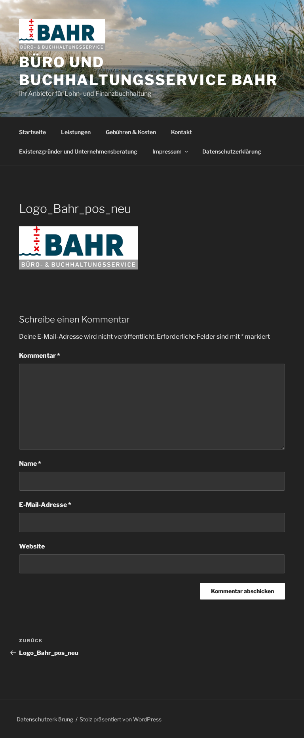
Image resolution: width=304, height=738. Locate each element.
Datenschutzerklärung (231, 151)
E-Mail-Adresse (45, 504)
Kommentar (39, 355)
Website (32, 546)
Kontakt (181, 132)
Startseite (32, 132)
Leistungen (76, 132)
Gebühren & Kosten (131, 132)
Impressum (167, 151)
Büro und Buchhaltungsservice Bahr (148, 71)
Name (30, 463)
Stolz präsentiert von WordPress (121, 719)
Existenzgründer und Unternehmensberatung (78, 151)
